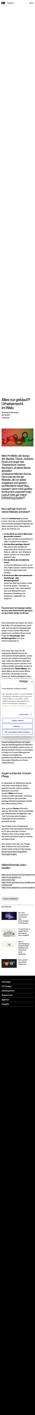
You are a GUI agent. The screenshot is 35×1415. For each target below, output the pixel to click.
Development (8, 990)
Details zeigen (24, 714)
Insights (5, 1004)
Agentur (5, 999)
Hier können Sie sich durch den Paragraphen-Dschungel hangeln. (16, 851)
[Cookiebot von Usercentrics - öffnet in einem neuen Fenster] (20, 681)
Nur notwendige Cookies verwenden (17, 732)
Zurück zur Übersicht (10, 899)
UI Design (6, 981)
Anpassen (16, 726)
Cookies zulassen (18, 720)
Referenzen (7, 995)
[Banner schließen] (32, 681)
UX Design (7, 986)
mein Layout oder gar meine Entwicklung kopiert (16, 494)
